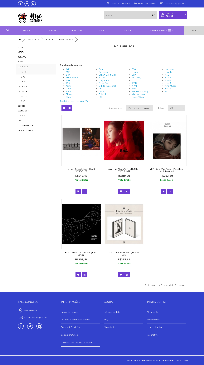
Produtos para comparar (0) (74, 101)
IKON (134, 83)
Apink (68, 86)
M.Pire (168, 77)
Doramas (51, 30)
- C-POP (22, 77)
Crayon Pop (104, 80)
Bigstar (69, 94)
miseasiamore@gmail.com (175, 3)
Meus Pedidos (153, 319)
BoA (101, 69)
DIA (100, 88)
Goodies (127, 30)
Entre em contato (112, 312)
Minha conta (152, 312)
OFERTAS (21, 47)
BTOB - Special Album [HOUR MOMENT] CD (81, 170)
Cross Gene (104, 83)
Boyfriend (104, 72)
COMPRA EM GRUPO (26, 125)
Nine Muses (170, 86)
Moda (101, 30)
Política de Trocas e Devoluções (75, 319)
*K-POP (49, 39)
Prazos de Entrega (69, 312)
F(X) (134, 69)
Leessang (169, 69)
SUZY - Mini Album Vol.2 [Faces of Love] (124, 253)
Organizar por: (115, 108)
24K (68, 69)
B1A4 (68, 91)
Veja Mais (83, 144)
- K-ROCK (22, 91)
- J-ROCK (22, 86)
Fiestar (135, 72)
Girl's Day (136, 77)
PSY (167, 91)
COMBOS (21, 116)
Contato (194, 30)
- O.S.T (21, 101)
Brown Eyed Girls (107, 74)
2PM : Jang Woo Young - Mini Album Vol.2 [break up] (166, 170)
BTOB (102, 77)
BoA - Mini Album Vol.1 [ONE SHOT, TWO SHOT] (124, 170)
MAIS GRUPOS (66, 39)
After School (72, 77)
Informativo (152, 335)
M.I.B (167, 74)
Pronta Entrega (25, 130)
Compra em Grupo (69, 335)
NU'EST (169, 88)
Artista (26, 30)
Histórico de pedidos (147, 3)
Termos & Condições (70, 327)
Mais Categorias (158, 30)
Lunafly (168, 72)
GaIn (134, 74)
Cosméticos (23, 111)
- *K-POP (22, 72)
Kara (134, 88)
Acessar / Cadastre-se (120, 3)
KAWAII (20, 120)
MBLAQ (168, 80)
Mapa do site (110, 327)
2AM (68, 72)
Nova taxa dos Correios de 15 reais (77, 342)
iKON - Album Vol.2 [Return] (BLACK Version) (81, 253)
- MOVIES (22, 96)
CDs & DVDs (76, 30)
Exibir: (161, 108)
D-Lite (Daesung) (107, 86)
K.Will (134, 86)
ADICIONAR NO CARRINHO (83, 136)
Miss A (168, 83)
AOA (68, 83)
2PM (68, 74)
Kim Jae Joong (139, 94)
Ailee (68, 80)
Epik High (103, 94)
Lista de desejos (154, 327)
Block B (69, 97)
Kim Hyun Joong (140, 91)
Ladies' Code (138, 97)
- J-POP (22, 82)
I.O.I (133, 80)
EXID (101, 97)
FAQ (106, 319)
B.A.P (68, 88)
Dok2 (101, 91)
